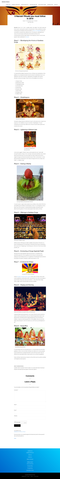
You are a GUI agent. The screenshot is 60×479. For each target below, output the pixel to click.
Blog (32, 22)
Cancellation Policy (30, 470)
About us (30, 454)
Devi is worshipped (36, 30)
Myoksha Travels (5, 1)
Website (15, 415)
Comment (16, 390)
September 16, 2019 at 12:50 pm (19, 431)
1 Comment (35, 20)
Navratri (27, 36)
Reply (15, 438)
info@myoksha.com (30, 452)
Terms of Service (30, 463)
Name (15, 404)
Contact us (30, 456)
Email (15, 410)
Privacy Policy (30, 465)
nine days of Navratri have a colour (23, 276)
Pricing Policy (30, 467)
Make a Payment (30, 459)
